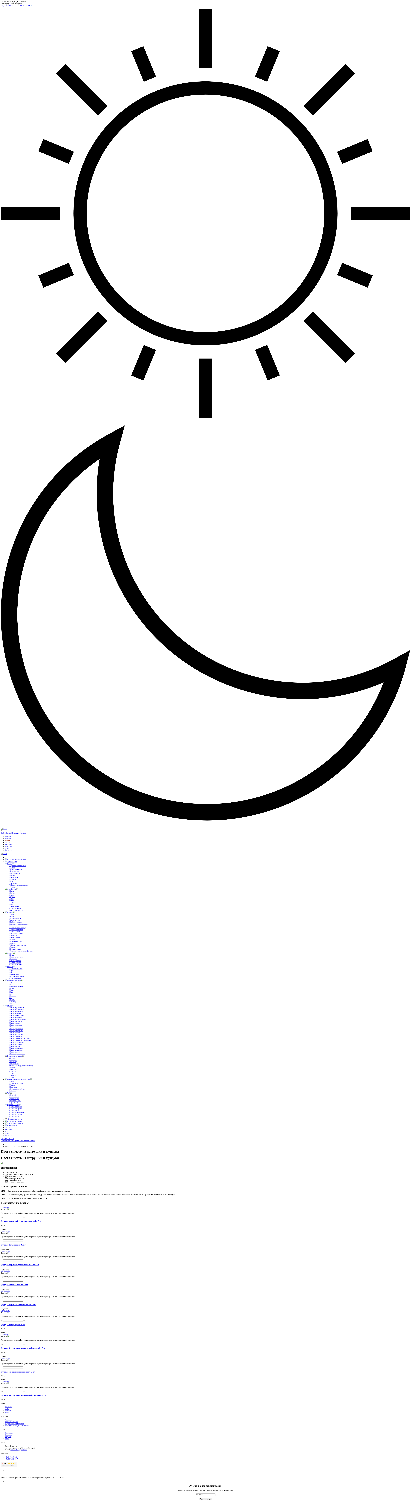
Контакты (8, 850)
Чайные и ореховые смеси (18, 885)
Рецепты (8, 1411)
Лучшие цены (12, 862)
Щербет (12, 1077)
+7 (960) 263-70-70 (7, 1139)
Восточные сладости (14, 1056)
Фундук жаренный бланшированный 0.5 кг (21, 1221)
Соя (10, 998)
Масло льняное (14, 1033)
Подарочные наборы (17, 1089)
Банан (11, 916)
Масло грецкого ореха (17, 1019)
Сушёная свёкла (15, 1110)
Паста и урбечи (13, 1125)
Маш (11, 992)
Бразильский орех (15, 869)
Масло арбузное (15, 1013)
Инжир (12, 893)
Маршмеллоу (14, 1064)
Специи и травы (15, 963)
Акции (7, 840)
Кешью (12, 875)
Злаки (11, 988)
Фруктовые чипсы (16, 910)
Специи (10, 953)
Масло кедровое (15, 1023)
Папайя (12, 939)
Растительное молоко (17, 976)
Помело (12, 943)
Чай (8, 1093)
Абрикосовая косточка (17, 866)
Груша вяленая (14, 920)
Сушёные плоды (15, 908)
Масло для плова (15, 1021)
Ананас (12, 914)
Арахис (12, 868)
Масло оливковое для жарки (19, 1038)
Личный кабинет (11, 1422)
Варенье (12, 970)
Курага (11, 895)
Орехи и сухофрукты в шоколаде (21, 1066)
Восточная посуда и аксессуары (18, 1079)
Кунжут (12, 990)
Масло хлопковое (15, 1052)
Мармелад (13, 1062)
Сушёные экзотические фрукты (21, 951)
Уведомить (5, 1249)
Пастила (12, 1067)
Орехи (9, 864)
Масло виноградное (16, 1015)
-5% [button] (2, 1481)
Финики (12, 901)
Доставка (8, 844)
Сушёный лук (14, 1116)
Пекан (11, 881)
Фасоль (12, 1000)
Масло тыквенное (15, 1050)
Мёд (11, 972)
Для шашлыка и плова (15, 1123)
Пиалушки (13, 1087)
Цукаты (10, 912)
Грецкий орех (14, 871)
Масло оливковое (15, 1036)
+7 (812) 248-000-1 (12, 1457)
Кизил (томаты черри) (17, 928)
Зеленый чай (14, 1097)
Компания (9, 1433)
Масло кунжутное (16, 1031)
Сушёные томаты (15, 1114)
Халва (11, 1073)
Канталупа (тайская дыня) (18, 924)
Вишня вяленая (15, 918)
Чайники (12, 1091)
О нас (7, 848)
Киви (11, 926)
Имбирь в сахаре (15, 922)
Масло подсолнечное (17, 1042)
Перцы (11, 955)
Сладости (12, 1071)
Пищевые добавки (16, 957)
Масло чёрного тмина (17, 1054)
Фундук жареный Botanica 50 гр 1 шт (18, 1304)
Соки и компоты (15, 978)
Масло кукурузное (16, 1029)
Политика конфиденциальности (17, 1426)
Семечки (12, 996)
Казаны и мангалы (16, 1083)
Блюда (11, 1081)
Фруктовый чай (15, 1101)
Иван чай (12, 1095)
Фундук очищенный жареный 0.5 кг (18, 1372)
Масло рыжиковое (16, 1048)
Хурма (11, 902)
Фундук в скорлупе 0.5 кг (13, 1324)
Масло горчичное (15, 1017)
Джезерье (12, 1058)
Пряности (13, 959)
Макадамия (13, 877)
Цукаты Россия (15, 949)
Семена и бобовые (14, 980)
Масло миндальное (16, 1034)
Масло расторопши (16, 1044)
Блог (7, 1131)
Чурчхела (12, 1075)
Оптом (7, 842)
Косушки (12, 1085)
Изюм (11, 891)
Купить (3, 1229)
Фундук (12, 887)
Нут (10, 984)
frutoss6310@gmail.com (18, 1450)
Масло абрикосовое (16, 1008)
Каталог (8, 837)
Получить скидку (205, 1499)
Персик (12, 897)
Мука (11, 1003)
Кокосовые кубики (16, 933)
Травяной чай (14, 1099)
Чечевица (12, 1002)
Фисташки (13, 883)
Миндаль (12, 879)
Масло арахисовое (16, 1011)
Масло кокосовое (15, 1025)
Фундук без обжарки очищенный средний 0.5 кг (23, 1348)
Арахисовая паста (15, 969)
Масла (9, 1006)
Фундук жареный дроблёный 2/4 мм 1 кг (20, 1265)
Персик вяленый (15, 941)
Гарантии (8, 846)
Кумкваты (13, 935)
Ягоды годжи (14, 906)
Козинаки (12, 1060)
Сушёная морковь (15, 1109)
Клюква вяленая (15, 932)
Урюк (11, 899)
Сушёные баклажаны (17, 1112)
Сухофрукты (11, 889)
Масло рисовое (14, 1046)
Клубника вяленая (16, 930)
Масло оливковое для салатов (20, 1040)
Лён (10, 982)
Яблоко (12, 947)
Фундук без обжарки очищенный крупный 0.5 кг (24, 1395)
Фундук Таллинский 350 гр (14, 1245)
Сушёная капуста (15, 1107)
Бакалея (10, 967)
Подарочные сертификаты (17, 859)
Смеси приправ (15, 961)
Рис (10, 994)
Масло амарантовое (16, 1009)
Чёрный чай (13, 1103)
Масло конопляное (16, 1027)
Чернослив (13, 904)
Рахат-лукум (14, 1069)
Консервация (14, 974)
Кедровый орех (15, 873)
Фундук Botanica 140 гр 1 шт (14, 1285)
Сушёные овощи (15, 965)
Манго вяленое (14, 937)
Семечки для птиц (16, 986)
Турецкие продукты (14, 1119)
